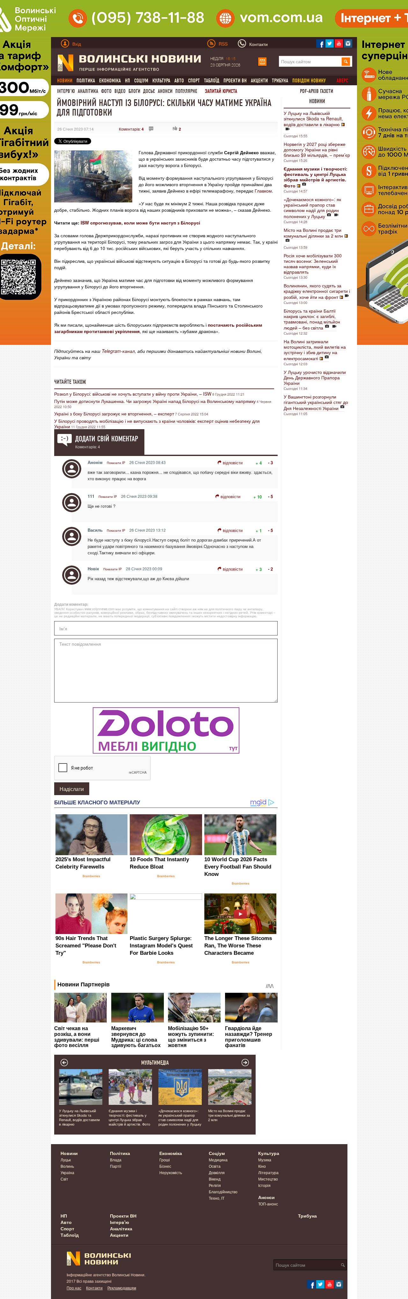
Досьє (149, 91)
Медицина (218, 1159)
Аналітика (88, 91)
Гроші (164, 1159)
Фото (106, 91)
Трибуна (280, 80)
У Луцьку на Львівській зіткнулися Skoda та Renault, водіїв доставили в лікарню (313, 118)
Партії (115, 1166)
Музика (264, 1159)
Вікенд (215, 1178)
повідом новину (309, 80)
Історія (264, 1185)
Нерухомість (170, 1172)
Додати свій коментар (106, 438)
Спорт (194, 80)
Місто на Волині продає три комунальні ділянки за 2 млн (313, 233)
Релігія (215, 1185)
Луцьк (66, 1159)
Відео (120, 91)
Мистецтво (268, 1178)
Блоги (134, 91)
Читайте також (70, 381)
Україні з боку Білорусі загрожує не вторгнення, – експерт (114, 413)
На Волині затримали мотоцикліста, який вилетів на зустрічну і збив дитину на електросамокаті (315, 349)
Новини (317, 101)
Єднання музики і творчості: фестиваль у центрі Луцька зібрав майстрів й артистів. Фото (129, 1117)
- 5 (270, 496)
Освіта (215, 1166)
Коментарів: (131, 129)
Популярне (186, 91)
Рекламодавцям (121, 1287)
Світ (64, 1178)
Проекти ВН (235, 80)
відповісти (233, 463)
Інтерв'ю (66, 91)
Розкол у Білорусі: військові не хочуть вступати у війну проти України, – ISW (132, 394)
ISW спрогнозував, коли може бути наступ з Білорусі (140, 222)
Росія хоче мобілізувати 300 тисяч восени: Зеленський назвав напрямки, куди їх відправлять (313, 263)
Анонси (165, 91)
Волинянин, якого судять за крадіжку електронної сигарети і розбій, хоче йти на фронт (317, 291)
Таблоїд (211, 80)
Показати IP (116, 462)
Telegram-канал (118, 351)
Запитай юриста (221, 91)
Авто (179, 80)
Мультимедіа (155, 1062)
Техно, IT (216, 1198)
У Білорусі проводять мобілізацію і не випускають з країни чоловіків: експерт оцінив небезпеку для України (157, 423)
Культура (161, 80)
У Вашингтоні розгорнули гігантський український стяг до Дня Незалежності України (316, 402)
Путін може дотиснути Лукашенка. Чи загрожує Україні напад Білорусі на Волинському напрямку (155, 401)
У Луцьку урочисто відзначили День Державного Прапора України (315, 377)
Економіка (110, 80)
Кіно (262, 1166)
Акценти (259, 80)
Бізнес (165, 1166)
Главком (263, 190)
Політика (85, 80)
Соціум (141, 80)
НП (127, 80)
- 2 (270, 569)
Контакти (94, 1287)
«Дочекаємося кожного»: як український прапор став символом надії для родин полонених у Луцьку (312, 207)
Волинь (67, 1166)
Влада (115, 1159)
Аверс (342, 80)
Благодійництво (223, 1191)
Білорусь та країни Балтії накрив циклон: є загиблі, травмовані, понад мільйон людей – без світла (312, 319)
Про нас (74, 1287)
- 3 (270, 463)
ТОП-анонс (268, 1203)
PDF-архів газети (316, 91)
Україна (67, 1172)
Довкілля (217, 1172)
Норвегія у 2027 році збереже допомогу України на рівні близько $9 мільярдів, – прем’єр (317, 149)
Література (268, 1172)
